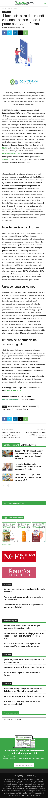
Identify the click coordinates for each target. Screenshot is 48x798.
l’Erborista (7, 584)
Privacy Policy (19, 776)
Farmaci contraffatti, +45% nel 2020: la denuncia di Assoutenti (36, 435)
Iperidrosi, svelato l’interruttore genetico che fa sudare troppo (24, 660)
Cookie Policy (31, 776)
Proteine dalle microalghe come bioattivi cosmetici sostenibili (22, 702)
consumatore (7, 409)
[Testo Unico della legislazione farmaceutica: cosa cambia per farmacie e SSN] (7, 477)
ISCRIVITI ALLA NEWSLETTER (24, 765)
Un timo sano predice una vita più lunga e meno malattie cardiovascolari (22, 626)
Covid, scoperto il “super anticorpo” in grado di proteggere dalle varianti (11, 435)
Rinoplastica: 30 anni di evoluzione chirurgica (24, 667)
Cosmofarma (18, 409)
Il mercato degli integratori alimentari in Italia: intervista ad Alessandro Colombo (28, 466)
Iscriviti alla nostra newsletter (14, 503)
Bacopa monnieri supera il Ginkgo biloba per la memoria (24, 590)
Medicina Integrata (10, 621)
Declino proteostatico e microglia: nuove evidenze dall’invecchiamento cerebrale (22, 644)
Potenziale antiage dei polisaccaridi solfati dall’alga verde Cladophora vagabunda (23, 689)
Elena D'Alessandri (8, 27)
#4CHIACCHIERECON (11, 154)
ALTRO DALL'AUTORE (29, 445)
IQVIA (4, 148)
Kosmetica (7, 684)
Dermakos (7, 655)
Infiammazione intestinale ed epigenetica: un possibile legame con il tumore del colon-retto (24, 635)
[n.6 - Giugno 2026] (24, 532)
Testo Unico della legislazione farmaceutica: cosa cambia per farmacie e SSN (28, 477)
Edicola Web (6, 544)
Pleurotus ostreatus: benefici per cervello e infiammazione (23, 598)
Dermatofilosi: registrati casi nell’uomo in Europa (22, 673)
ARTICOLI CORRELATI (11, 445)
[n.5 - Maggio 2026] (39, 532)
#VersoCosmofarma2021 (30, 406)
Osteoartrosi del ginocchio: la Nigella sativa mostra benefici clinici (23, 605)
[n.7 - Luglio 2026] (9, 532)
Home (4, 8)
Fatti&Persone (12, 8)
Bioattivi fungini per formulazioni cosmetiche (24, 696)
